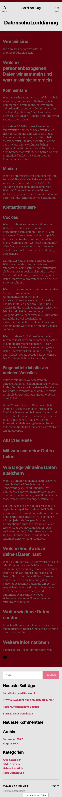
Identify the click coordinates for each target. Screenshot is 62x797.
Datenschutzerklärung (14, 790)
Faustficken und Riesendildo (20, 693)
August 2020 (11, 743)
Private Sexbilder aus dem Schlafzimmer (28, 699)
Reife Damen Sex (13, 772)
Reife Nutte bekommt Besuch (21, 706)
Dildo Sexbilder (12, 764)
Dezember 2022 (13, 739)
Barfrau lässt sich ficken (18, 713)
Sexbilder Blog (31, 7)
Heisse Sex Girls (13, 768)
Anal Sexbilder (12, 759)
